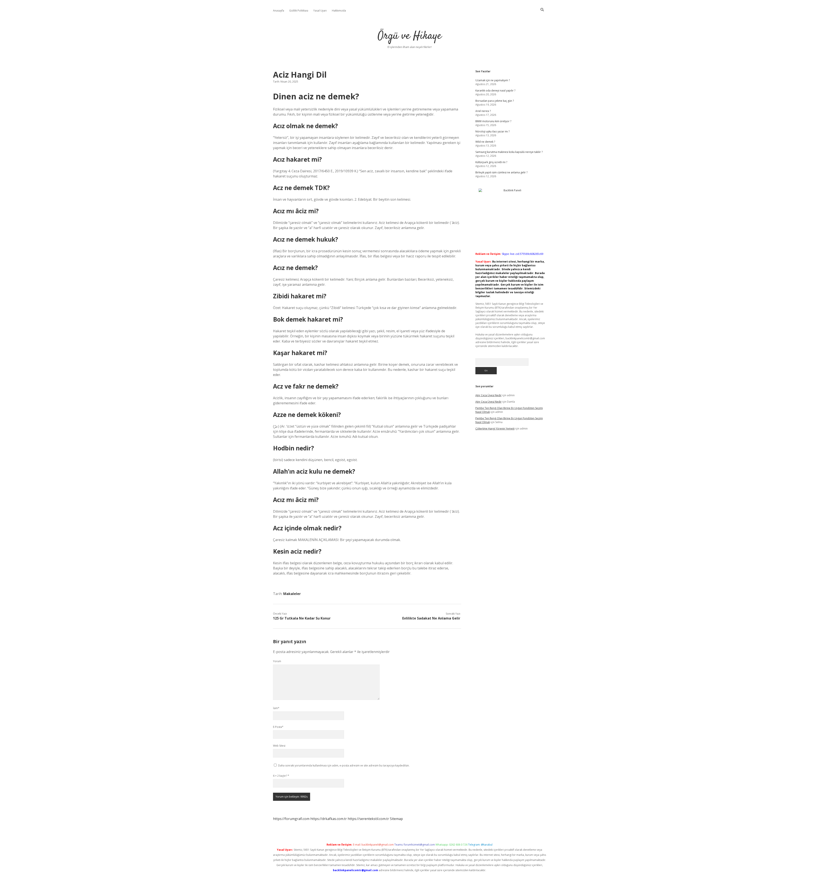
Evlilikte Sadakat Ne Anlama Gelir (431, 618)
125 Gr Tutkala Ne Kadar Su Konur (302, 618)
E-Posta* (278, 727)
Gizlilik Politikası (298, 10)
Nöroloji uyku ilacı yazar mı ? (492, 131)
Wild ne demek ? (485, 142)
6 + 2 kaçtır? (281, 776)
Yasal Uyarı (320, 10)
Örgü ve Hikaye (409, 36)
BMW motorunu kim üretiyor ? (493, 121)
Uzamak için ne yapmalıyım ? (492, 80)
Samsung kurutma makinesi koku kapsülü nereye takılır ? (509, 152)
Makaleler (292, 593)
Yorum (277, 661)
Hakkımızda (339, 10)
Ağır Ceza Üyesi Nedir (488, 395)
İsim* (276, 708)
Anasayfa (278, 10)
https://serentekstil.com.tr (368, 818)
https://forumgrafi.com (291, 818)
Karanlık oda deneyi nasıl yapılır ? (495, 90)
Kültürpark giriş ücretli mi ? (491, 162)
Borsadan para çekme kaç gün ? (494, 101)
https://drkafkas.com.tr (328, 818)
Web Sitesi (279, 745)
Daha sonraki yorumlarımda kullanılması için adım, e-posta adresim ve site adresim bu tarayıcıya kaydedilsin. (344, 765)
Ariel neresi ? (483, 111)
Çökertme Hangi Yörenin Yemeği (495, 428)
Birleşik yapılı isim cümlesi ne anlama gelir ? (501, 172)
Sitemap (396, 818)
